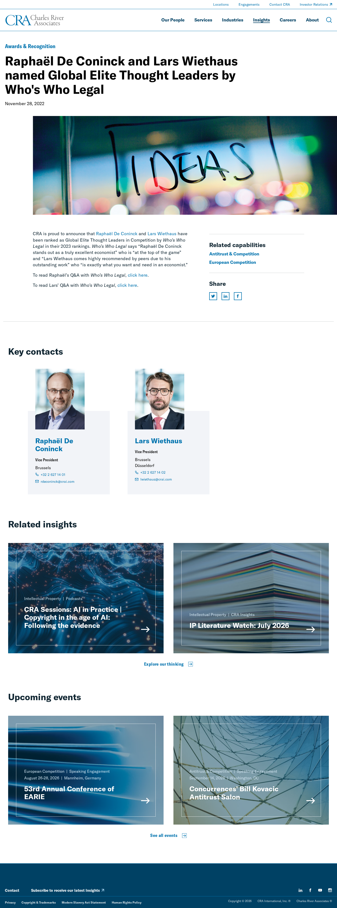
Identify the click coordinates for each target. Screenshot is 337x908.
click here (138, 275)
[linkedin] (300, 890)
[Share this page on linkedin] (225, 296)
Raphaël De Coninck (116, 233)
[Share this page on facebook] (238, 296)
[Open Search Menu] (329, 20)
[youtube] (320, 890)
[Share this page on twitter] (213, 296)
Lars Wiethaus (162, 233)
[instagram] (330, 890)
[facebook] (310, 890)
